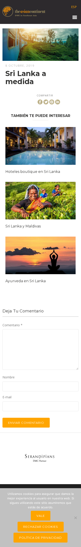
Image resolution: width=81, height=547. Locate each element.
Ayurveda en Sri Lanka (25, 281)
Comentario (12, 325)
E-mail (6, 397)
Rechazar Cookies (40, 526)
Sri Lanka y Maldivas (23, 226)
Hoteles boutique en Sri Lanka (32, 172)
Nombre (8, 377)
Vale (40, 515)
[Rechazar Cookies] (75, 517)
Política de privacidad (40, 537)
